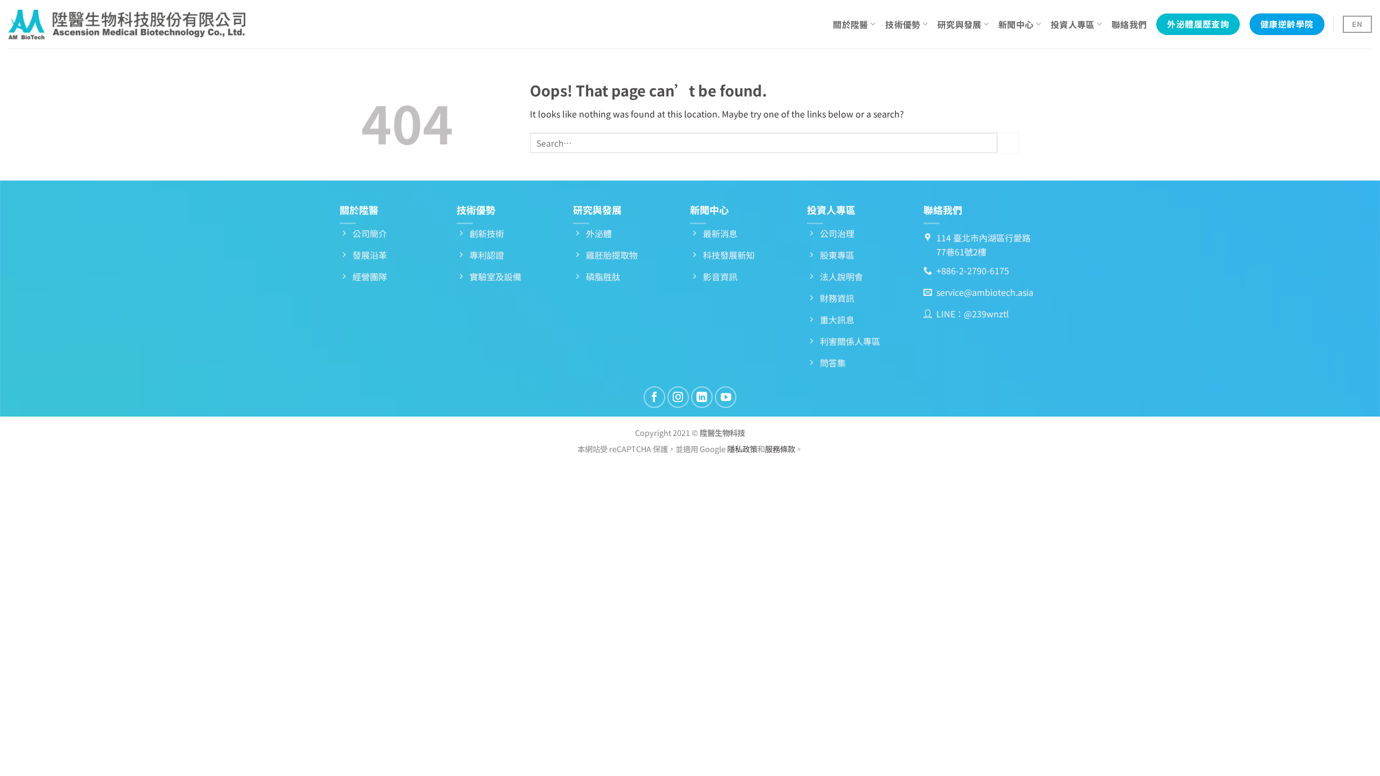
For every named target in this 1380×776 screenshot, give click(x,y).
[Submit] (1008, 142)
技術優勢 (902, 24)
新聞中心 (1015, 24)
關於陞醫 (850, 24)
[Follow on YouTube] (725, 397)
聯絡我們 (1129, 24)
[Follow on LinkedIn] (702, 397)
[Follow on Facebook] (654, 397)
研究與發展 (959, 24)
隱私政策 (742, 448)
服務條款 (780, 448)
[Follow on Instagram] (678, 397)
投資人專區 (1073, 24)
